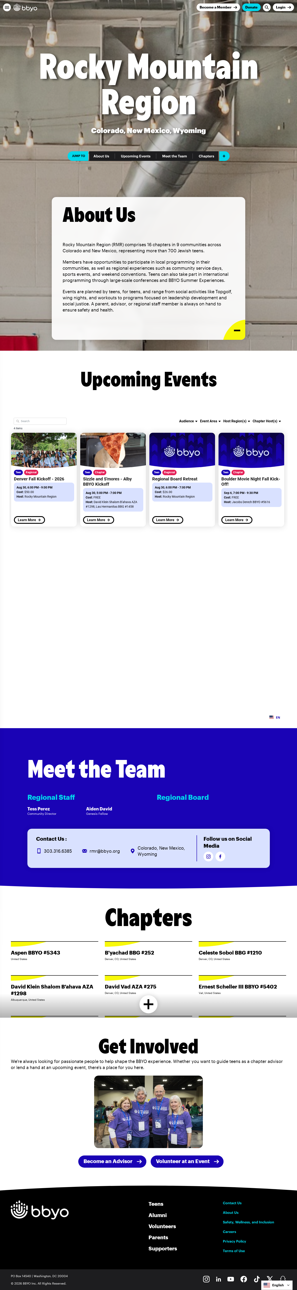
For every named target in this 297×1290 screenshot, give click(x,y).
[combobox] (277, 1285)
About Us (101, 156)
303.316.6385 (58, 851)
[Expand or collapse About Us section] (234, 330)
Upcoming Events (135, 156)
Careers (229, 1231)
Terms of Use (234, 1251)
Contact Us (232, 1203)
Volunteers (162, 1226)
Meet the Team (174, 156)
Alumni (157, 1215)
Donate (251, 7)
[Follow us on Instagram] (208, 856)
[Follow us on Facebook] (220, 856)
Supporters (162, 1248)
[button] (7, 7)
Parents (158, 1237)
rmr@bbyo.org (105, 851)
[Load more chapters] (149, 1004)
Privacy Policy (234, 1241)
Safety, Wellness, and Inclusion (248, 1222)
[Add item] (224, 156)
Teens (155, 1204)
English (278, 1285)
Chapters (206, 156)
